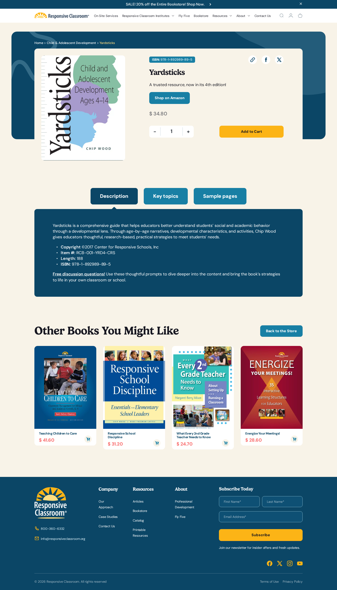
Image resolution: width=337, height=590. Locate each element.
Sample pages (220, 196)
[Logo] (61, 15)
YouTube (300, 563)
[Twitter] (279, 59)
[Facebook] (266, 59)
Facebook (269, 563)
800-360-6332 (52, 529)
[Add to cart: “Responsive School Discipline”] (156, 443)
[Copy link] (252, 59)
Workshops (134, 49)
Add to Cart (251, 131)
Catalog (138, 520)
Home (38, 43)
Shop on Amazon (169, 97)
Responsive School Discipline (121, 435)
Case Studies (108, 517)
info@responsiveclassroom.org (63, 539)
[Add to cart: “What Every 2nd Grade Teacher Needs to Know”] (225, 443)
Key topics (165, 196)
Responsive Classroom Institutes (145, 16)
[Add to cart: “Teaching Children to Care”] (88, 439)
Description (114, 196)
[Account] (290, 15)
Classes (131, 64)
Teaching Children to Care (58, 433)
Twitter (279, 563)
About (240, 16)
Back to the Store (281, 331)
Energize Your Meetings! (262, 433)
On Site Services (106, 16)
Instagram (290, 563)
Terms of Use (269, 581)
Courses (132, 56)
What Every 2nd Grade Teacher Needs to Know (194, 435)
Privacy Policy (293, 581)
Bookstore (201, 16)
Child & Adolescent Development (71, 43)
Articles (138, 501)
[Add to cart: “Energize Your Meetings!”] (294, 439)
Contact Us (262, 16)
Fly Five (184, 16)
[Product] (65, 387)
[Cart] (300, 15)
